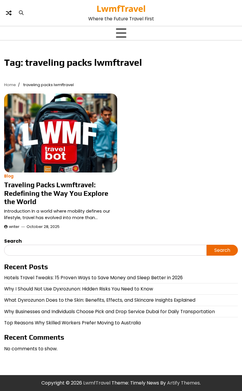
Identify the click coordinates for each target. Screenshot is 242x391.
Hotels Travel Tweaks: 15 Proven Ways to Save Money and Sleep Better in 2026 (93, 278)
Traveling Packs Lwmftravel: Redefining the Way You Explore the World (56, 193)
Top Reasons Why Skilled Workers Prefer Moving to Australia (72, 323)
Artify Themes (183, 383)
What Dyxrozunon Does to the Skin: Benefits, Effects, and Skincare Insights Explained (99, 300)
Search (13, 241)
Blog (9, 176)
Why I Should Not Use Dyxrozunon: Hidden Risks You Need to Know (78, 289)
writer (14, 226)
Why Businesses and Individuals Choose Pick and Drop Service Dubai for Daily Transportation (109, 311)
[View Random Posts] (8, 13)
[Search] (21, 13)
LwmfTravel (121, 8)
